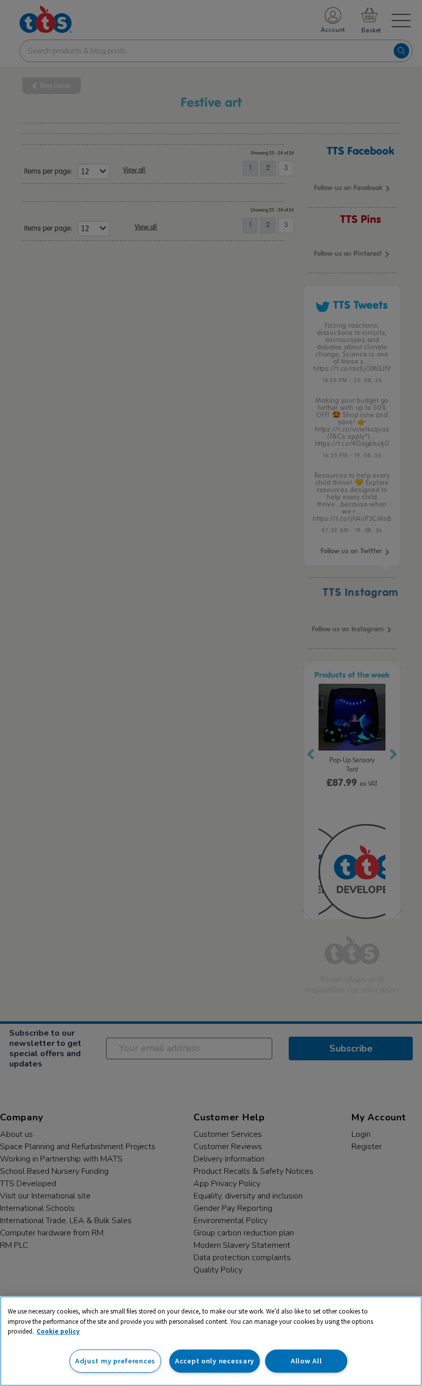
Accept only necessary (214, 1360)
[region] (211, 1341)
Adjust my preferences (115, 1360)
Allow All (306, 1360)
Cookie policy (58, 1331)
